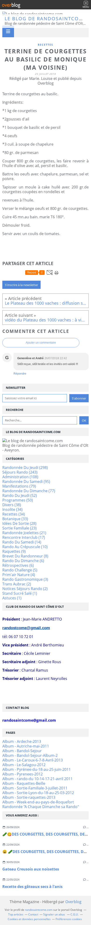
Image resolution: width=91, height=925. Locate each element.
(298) (25, 467)
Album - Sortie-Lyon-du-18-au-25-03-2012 (38, 792)
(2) (16, 584)
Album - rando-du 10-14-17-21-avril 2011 (37, 778)
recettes (45, 44)
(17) (23, 537)
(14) (21, 542)
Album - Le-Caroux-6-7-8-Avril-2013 (32, 760)
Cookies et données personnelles (29, 919)
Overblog (73, 901)
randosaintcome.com (38, 910)
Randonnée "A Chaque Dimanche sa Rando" (40, 806)
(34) (12, 509)
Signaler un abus (54, 914)
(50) (17, 500)
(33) (15, 518)
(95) (26, 481)
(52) (19, 495)
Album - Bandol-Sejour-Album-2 (30, 755)
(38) (11, 504)
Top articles (15, 914)
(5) (19, 570)
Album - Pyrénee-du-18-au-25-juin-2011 (36, 769)
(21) (24, 532)
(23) (19, 528)
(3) (25, 579)
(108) (20, 476)
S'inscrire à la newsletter (21, 285)
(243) (20, 472)
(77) (28, 490)
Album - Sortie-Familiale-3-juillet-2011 (34, 788)
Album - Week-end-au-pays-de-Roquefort (38, 802)
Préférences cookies (69, 919)
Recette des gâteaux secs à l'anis (32, 886)
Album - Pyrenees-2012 (22, 774)
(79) (19, 486)
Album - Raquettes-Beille (23, 783)
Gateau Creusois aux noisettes (30, 869)
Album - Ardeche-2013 (21, 741)
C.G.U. (74, 914)
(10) (25, 546)
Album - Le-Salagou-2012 (24, 764)
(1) (19, 593)
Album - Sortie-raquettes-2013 (28, 797)
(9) (14, 551)
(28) (19, 523)
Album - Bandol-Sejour (22, 750)
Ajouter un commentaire (41, 342)
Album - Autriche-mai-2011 (25, 746)
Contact (33, 914)
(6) (23, 560)
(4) (18, 574)
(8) (25, 556)
